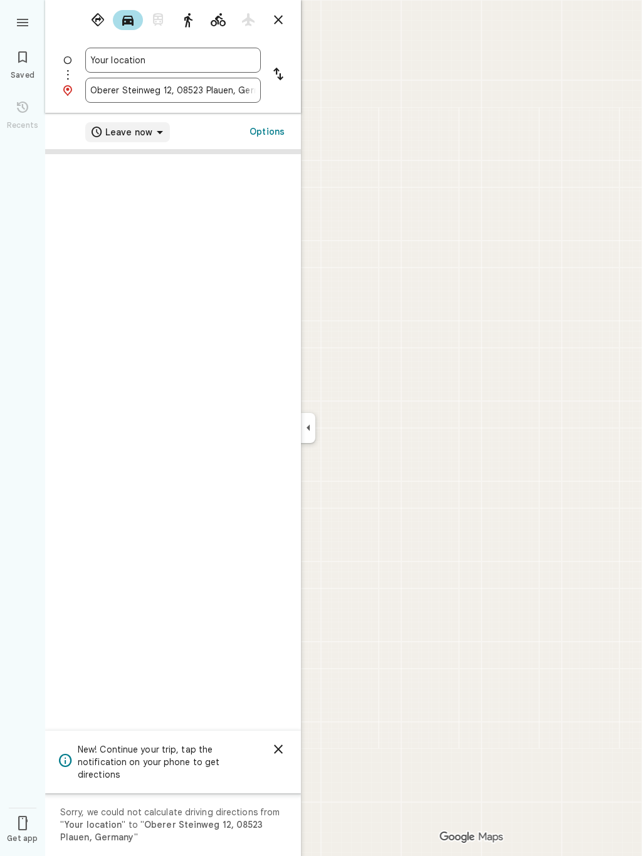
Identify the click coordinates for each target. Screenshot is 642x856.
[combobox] (173, 60)
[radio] (98, 20)
